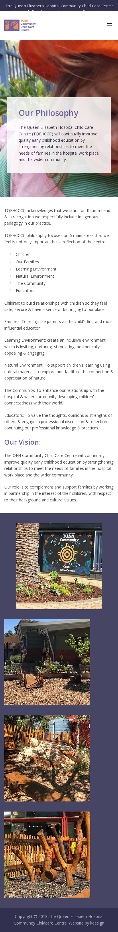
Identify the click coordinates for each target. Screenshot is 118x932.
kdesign (97, 923)
